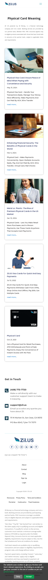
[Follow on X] (17, 447)
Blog (24, 474)
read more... (12, 104)
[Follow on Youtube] (31, 447)
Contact (24, 469)
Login (24, 483)
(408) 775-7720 (18, 389)
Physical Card (13, 335)
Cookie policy (22, 502)
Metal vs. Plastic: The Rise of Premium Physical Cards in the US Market (22, 211)
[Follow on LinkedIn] (26, 447)
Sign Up (24, 478)
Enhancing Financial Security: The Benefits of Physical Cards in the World (22, 146)
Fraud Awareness (33, 502)
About (24, 465)
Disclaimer (12, 502)
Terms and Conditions (34, 498)
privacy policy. (9, 572)
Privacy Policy (20, 498)
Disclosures (10, 498)
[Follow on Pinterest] (36, 447)
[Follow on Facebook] (12, 447)
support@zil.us (18, 405)
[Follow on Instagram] (22, 447)
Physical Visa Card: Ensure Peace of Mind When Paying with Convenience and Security (23, 80)
